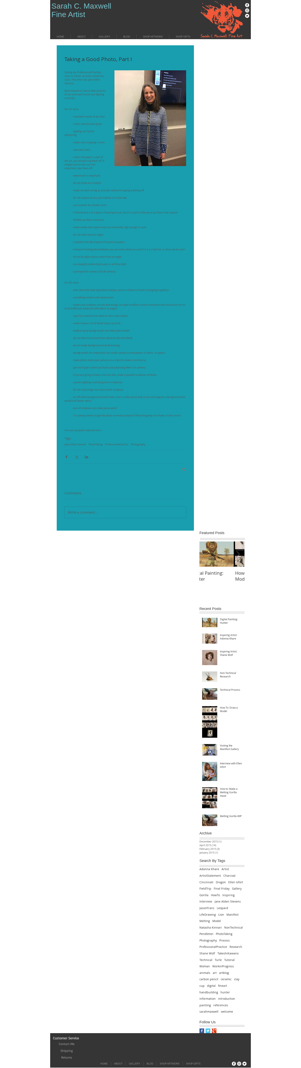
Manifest (232, 914)
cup (202, 986)
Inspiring (228, 895)
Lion (221, 914)
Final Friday (222, 888)
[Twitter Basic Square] (208, 1030)
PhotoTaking (96, 444)
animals (204, 973)
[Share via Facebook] (66, 457)
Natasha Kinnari (210, 927)
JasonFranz (206, 908)
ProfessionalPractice (116, 444)
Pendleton (206, 934)
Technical (205, 960)
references (220, 1005)
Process (224, 940)
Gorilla (203, 895)
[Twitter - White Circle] (247, 16)
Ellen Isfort (235, 882)
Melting (204, 921)
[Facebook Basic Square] (201, 1030)
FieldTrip (205, 888)
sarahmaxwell (208, 1011)
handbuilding (208, 992)
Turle (218, 960)
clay (236, 979)
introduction (226, 999)
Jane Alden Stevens (75, 444)
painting (205, 1005)
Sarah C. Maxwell (81, 6)
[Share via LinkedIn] (86, 457)
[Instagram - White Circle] (247, 10)
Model (216, 921)
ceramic (226, 979)
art (215, 973)
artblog (224, 973)
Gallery (237, 888)
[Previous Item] (206, 554)
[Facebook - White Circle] (247, 5)
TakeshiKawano (228, 953)
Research (236, 947)
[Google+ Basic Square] (214, 1030)
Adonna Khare (209, 869)
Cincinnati (206, 882)
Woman (204, 966)
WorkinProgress (223, 966)
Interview (205, 901)
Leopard (222, 908)
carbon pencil (208, 979)
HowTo (215, 895)
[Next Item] (238, 554)
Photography (138, 444)
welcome (227, 1011)
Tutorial (229, 960)
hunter (225, 992)
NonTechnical (233, 927)
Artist (225, 869)
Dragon (221, 882)
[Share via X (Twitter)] (76, 457)
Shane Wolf (207, 953)
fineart (222, 986)
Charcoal (229, 876)
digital (211, 986)
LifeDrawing (207, 914)
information (207, 999)
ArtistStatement (210, 876)
